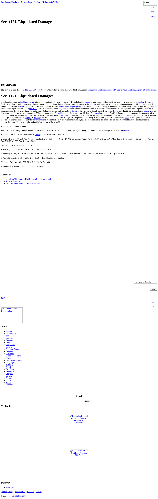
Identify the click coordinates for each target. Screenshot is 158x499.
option (146, 111)
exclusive (73, 111)
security (37, 118)
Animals (9, 331)
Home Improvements (14, 360)
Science (9, 376)
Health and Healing (13, 356)
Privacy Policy (7, 492)
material (96, 113)
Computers (10, 340)
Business (9, 338)
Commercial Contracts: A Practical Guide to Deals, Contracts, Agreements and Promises (122, 90)
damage (87, 102)
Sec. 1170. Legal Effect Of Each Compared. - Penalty (31, 179)
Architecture (11, 333)
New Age (9, 365)
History (9, 358)
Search (38, 492)
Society (9, 378)
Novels (8, 367)
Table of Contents (13, 181)
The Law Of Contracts (34, 90)
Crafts (8, 342)
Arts (7, 336)
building (61, 113)
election (115, 111)
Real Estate (10, 369)
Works (126, 130)
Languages (10, 362)
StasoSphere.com (18, 496)
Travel (8, 382)
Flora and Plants (12, 349)
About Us (30, 492)
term (133, 120)
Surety (37, 135)
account (65, 115)
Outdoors (9, 385)
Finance (9, 347)
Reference (10, 371)
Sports (8, 380)
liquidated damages (27, 102)
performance (38, 120)
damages (23, 106)
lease (126, 118)
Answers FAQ (11, 487)
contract (93, 104)
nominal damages (144, 102)
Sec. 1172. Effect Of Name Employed (25, 183)
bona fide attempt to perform (71, 106)
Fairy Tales (10, 345)
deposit (28, 118)
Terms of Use (20, 492)
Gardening (10, 354)
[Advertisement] (79, 44)
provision (33, 109)
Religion (9, 374)
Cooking (9, 351)
